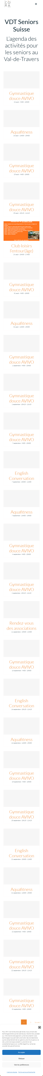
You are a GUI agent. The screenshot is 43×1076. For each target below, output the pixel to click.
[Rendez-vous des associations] (21, 609)
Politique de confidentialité (26, 1072)
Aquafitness (21, 132)
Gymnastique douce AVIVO (21, 96)
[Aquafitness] (21, 118)
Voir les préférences (21, 1065)
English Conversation (21, 475)
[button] (39, 1027)
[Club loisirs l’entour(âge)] (21, 231)
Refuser (22, 1059)
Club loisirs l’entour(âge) (21, 248)
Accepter (21, 1052)
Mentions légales (12, 1072)
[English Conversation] (21, 459)
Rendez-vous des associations (21, 625)
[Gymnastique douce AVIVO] (21, 79)
